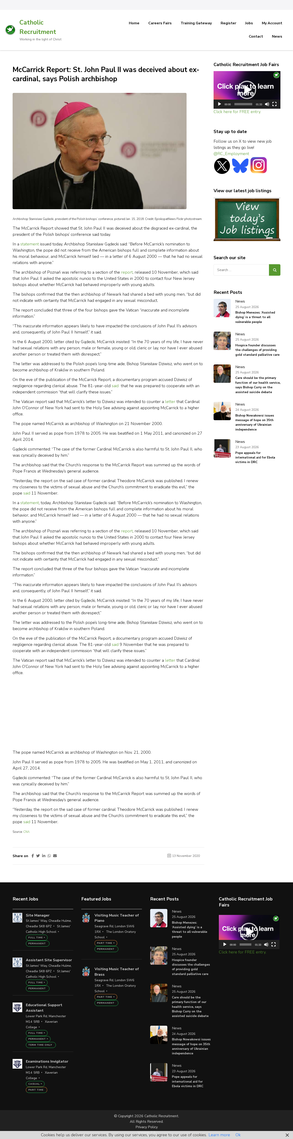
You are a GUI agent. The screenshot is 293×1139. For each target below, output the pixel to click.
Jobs (249, 23)
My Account (272, 23)
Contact (256, 36)
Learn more (219, 1135)
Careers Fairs (160, 23)
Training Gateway (196, 23)
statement (29, 244)
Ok (238, 1135)
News (277, 36)
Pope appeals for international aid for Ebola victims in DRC (255, 457)
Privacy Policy (147, 1127)
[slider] (243, 104)
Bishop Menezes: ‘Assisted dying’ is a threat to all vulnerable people (255, 317)
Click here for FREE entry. (237, 111)
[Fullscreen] (274, 104)
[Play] (219, 104)
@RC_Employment (231, 153)
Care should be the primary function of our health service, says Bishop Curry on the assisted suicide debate (257, 385)
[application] (247, 90)
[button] (247, 90)
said (115, 386)
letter (170, 401)
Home (134, 23)
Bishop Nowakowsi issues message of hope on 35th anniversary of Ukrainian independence (254, 422)
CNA (26, 832)
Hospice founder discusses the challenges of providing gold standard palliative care (257, 350)
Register (228, 23)
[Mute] (267, 104)
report (127, 272)
